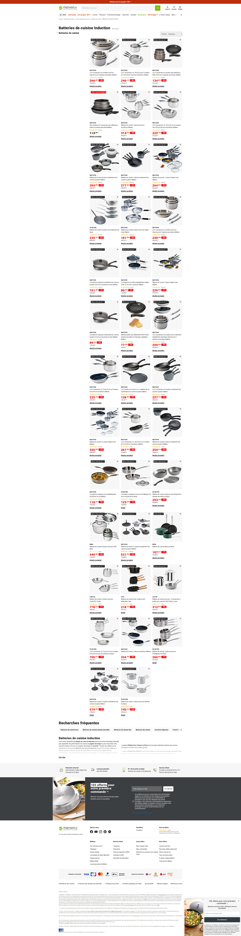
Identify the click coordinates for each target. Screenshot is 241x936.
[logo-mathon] (68, 8)
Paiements (116, 849)
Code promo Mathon (165, 861)
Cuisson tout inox (164, 846)
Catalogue (93, 849)
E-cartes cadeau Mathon (166, 858)
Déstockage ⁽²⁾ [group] (153, 15)
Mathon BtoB (94, 861)
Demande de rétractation (121, 858)
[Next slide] (178, 15)
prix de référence (77, 912)
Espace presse (95, 858)
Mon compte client (142, 846)
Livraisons (116, 846)
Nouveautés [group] (142, 15)
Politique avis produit (112, 884)
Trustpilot (139, 830)
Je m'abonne (168, 789)
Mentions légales (162, 884)
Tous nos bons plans (165, 855)
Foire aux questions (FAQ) (121, 852)
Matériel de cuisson (69, 19)
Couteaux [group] (133, 15)
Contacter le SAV (118, 855)
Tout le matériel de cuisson (82, 19)
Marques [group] (174, 15)
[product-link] (104, 62)
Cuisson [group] (95, 15)
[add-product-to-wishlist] (117, 40)
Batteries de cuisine (96, 19)
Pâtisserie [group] (102, 15)
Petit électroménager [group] (113, 15)
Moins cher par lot (165, 852)
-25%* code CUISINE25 (98, 92)
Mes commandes (141, 849)
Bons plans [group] (72, 15)
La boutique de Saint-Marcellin (99, 855)
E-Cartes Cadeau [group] (164, 15)
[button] (180, 8)
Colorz (180, 884)
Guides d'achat (94, 852)
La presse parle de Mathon (98, 864)
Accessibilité (149, 884)
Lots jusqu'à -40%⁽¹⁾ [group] (84, 15)
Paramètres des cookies (66, 884)
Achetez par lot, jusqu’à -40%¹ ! (120, 2)
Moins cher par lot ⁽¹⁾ (97, 40)
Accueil (61, 19)
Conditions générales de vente (131, 884)
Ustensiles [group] (125, 15)
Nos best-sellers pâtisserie (168, 849)
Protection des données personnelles (90, 884)
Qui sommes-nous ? (96, 846)
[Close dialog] (238, 901)
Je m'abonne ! (222, 919)
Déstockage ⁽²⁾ (158, 514)
